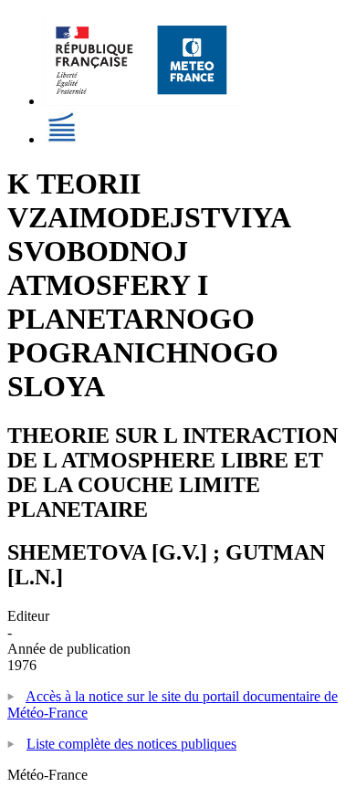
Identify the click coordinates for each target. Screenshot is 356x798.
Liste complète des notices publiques (131, 743)
